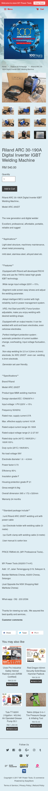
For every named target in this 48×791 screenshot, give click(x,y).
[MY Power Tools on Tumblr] (40, 750)
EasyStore (29, 780)
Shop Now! (39, 3)
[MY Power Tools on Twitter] (7, 750)
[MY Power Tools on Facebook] (13, 750)
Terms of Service (11, 785)
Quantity (6, 174)
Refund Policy (38, 785)
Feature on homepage (19, 66)
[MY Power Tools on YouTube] (21, 756)
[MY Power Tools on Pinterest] (19, 750)
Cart (42, 9)
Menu (10, 9)
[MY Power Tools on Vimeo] (27, 756)
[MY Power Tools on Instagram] (34, 750)
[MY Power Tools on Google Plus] (27, 750)
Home (4, 66)
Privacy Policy (25, 785)
